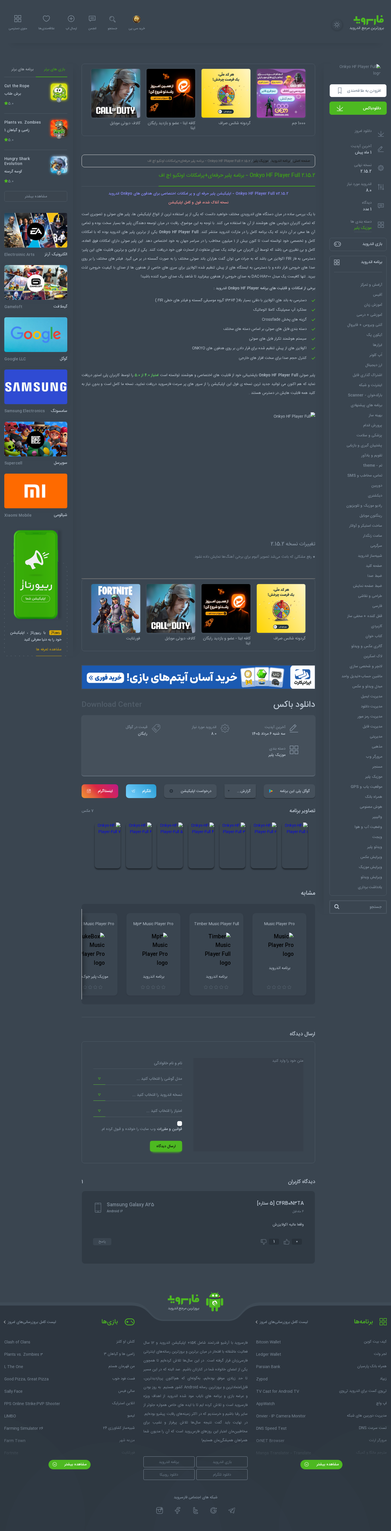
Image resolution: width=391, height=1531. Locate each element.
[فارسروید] (195, 1303)
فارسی (377, 606)
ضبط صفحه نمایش (367, 586)
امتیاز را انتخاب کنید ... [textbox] (164, 1111)
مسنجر (377, 766)
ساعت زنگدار (372, 535)
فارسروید (164, 384)
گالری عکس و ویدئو (366, 646)
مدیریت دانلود (371, 706)
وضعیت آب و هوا (368, 827)
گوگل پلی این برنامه (295, 791)
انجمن (92, 28)
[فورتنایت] (115, 608)
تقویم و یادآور (371, 455)
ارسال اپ (71, 28)
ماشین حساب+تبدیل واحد (361, 676)
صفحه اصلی (301, 161)
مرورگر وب (374, 756)
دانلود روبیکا (169, 1475)
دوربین (376, 485)
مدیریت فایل (372, 726)
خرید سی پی (137, 28)
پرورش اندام (372, 425)
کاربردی (376, 626)
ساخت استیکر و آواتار (365, 525)
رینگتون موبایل (371, 515)
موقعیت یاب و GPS (366, 786)
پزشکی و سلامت (369, 435)
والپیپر (377, 817)
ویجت (377, 837)
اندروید (115, 232)
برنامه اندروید (280, 161)
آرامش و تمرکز (371, 284)
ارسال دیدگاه (166, 1146)
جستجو (112, 28)
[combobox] (137, 1079)
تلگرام (146, 791)
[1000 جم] (281, 93)
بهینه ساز (375, 415)
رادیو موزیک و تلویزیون (364, 505)
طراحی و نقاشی (370, 596)
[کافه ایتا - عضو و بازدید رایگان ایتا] (171, 93)
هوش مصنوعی (371, 807)
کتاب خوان (374, 636)
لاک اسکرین (373, 656)
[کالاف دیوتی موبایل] (115, 93)
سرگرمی (376, 545)
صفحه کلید (374, 566)
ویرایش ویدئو (371, 877)
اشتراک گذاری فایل (367, 375)
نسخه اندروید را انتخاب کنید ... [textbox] (157, 1095)
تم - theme (372, 465)
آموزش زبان (373, 304)
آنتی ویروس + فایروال (364, 325)
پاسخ (102, 1241)
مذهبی (377, 746)
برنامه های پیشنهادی (366, 405)
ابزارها (377, 345)
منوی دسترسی (18, 28)
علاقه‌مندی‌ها (46, 28)
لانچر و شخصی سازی (365, 666)
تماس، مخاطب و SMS (364, 475)
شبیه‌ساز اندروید (370, 556)
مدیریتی (376, 736)
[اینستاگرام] (159, 1510)
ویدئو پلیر (374, 847)
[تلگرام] (231, 1510)
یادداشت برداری (370, 887)
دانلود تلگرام (222, 1475)
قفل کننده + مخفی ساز (364, 616)
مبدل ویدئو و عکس (367, 686)
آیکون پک (374, 335)
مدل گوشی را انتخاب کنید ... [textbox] (159, 1078)
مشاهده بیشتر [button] (36, 196)
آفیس (377, 294)
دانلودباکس (372, 108)
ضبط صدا (375, 576)
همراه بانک (373, 796)
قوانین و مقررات (169, 1129)
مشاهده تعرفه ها (49, 649)
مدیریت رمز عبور (370, 716)
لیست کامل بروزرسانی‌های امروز (284, 1322)
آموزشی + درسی (369, 315)
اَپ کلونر (376, 355)
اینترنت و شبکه (370, 385)
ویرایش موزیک (370, 867)
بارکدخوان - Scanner (365, 395)
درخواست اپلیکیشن (196, 791)
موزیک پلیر (363, 228)
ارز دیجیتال (373, 365)
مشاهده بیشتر (327, 1464)
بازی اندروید (222, 1462)
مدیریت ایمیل (371, 696)
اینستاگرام (105, 791)
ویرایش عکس (371, 857)
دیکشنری (375, 495)
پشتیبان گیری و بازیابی (364, 445)
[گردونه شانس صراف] (226, 93)
